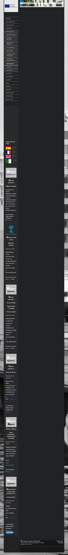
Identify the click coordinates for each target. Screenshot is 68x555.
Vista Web (60, 542)
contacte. (9, 471)
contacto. (9, 220)
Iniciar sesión (60, 541)
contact (9, 279)
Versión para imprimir (27, 541)
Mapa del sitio (37, 541)
